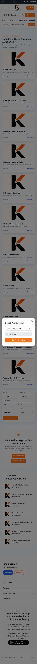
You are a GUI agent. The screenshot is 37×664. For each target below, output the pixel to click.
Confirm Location (18, 340)
